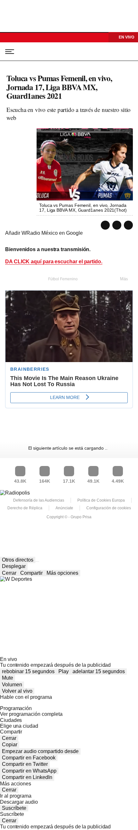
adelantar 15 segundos (99, 671)
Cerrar (9, 573)
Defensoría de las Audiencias (38, 500)
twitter (116, 225)
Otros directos (17, 560)
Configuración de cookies (108, 508)
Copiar (9, 744)
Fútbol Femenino (63, 279)
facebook (128, 225)
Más (124, 278)
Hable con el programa (26, 697)
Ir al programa (15, 796)
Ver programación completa (31, 714)
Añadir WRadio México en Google (44, 233)
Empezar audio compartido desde (40, 751)
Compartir (31, 573)
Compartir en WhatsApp (29, 771)
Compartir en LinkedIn (27, 777)
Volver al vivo (17, 691)
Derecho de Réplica (24, 508)
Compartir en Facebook (29, 757)
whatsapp (105, 225)
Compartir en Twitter (25, 764)
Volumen (12, 684)
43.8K (20, 481)
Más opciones (62, 573)
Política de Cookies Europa (101, 500)
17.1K (69, 481)
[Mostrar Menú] (7, 51)
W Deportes (36, 51)
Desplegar (14, 566)
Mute (7, 678)
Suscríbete (14, 808)
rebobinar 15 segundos (28, 671)
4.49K (118, 481)
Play (63, 671)
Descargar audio (19, 802)
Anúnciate (64, 508)
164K (44, 481)
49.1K (93, 481)
